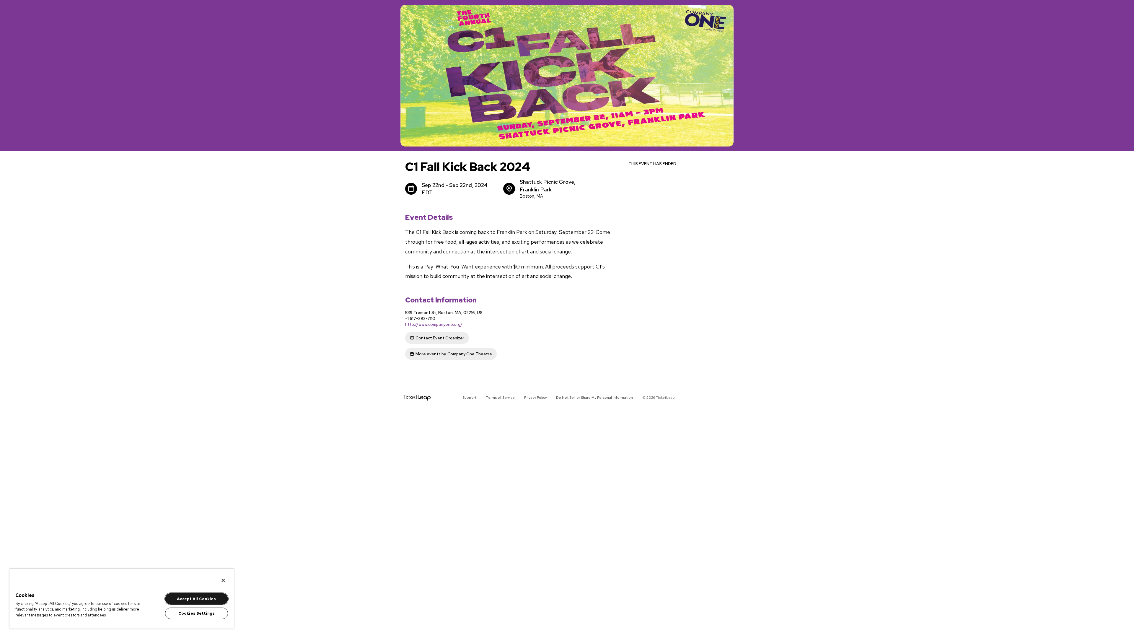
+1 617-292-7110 (420, 318)
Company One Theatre (454, 354)
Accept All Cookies (196, 598)
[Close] (223, 580)
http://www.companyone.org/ (433, 324)
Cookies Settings (196, 613)
